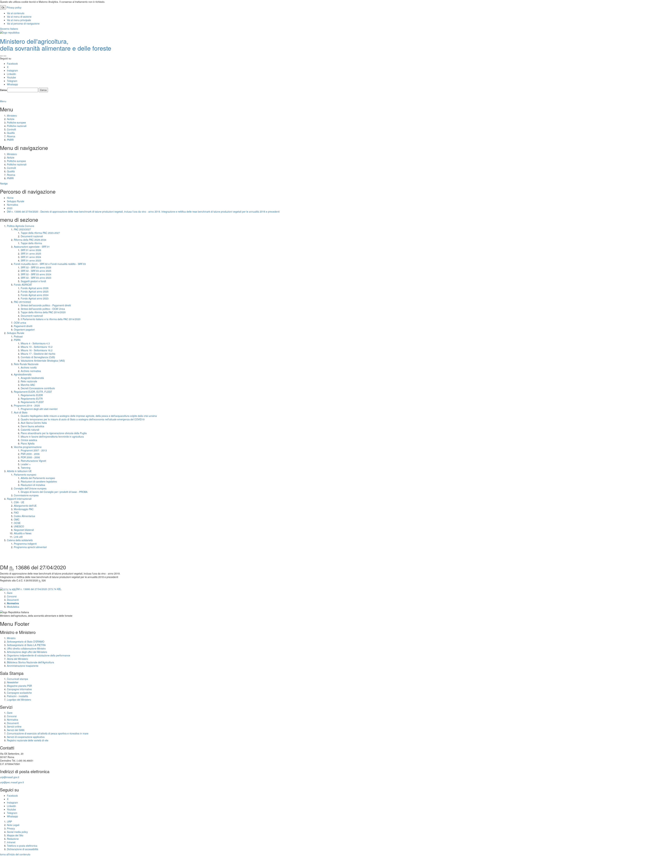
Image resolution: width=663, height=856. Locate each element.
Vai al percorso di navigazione (23, 23)
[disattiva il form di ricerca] (4, 55)
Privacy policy (14, 7)
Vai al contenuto (15, 13)
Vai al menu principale (19, 20)
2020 (9, 208)
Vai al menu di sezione (19, 16)
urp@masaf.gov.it (9, 777)
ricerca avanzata (9, 97)
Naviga (4, 183)
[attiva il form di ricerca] (1, 55)
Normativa (12, 204)
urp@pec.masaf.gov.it (12, 782)
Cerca (3, 90)
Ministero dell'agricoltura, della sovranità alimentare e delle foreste (55, 44)
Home (10, 197)
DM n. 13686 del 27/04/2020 (38, 589)
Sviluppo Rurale (15, 201)
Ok (2, 7)
